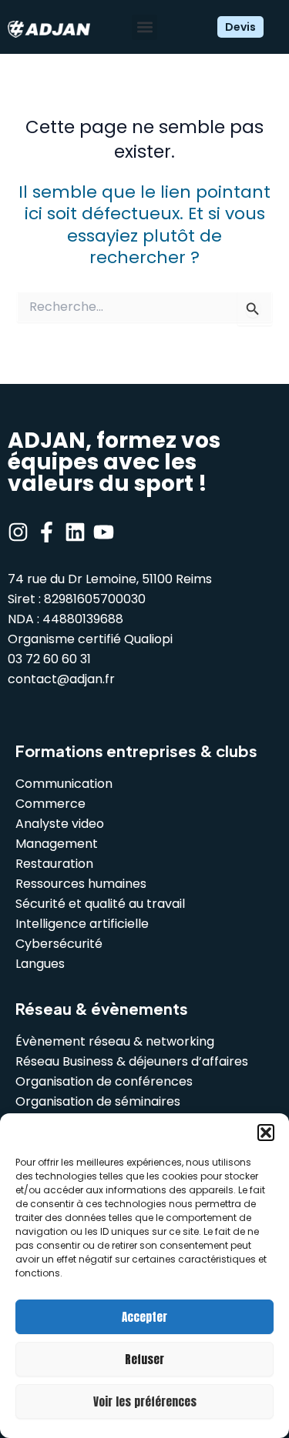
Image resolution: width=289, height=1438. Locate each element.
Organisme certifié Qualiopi (90, 639)
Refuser (144, 1359)
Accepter (144, 1317)
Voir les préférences (145, 1401)
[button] (266, 1132)
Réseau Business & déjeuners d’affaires (131, 1061)
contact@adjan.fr (61, 679)
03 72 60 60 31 (49, 659)
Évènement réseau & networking (114, 1041)
